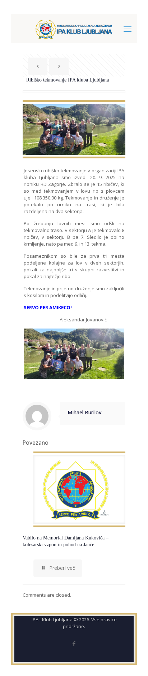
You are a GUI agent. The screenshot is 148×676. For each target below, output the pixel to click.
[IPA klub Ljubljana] (74, 28)
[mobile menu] (127, 29)
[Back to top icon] (133, 661)
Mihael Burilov (84, 412)
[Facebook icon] (74, 643)
